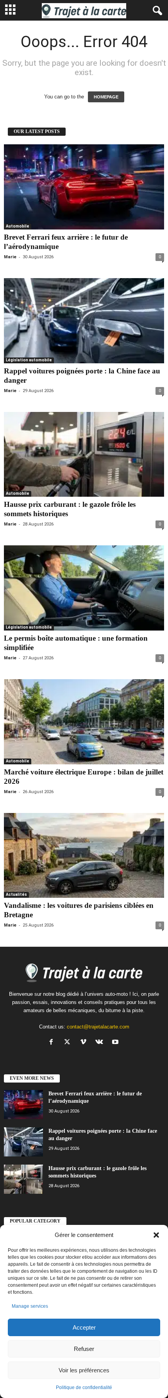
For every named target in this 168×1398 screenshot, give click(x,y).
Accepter (84, 1327)
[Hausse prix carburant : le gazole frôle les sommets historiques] (84, 454)
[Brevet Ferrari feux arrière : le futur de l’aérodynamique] (84, 186)
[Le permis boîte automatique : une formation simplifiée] (84, 588)
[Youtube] (116, 1043)
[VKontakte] (101, 1043)
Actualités (16, 894)
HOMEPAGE (106, 97)
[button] (156, 1235)
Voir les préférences (84, 1370)
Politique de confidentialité (84, 1387)
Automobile (17, 226)
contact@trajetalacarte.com (98, 1027)
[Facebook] (53, 1043)
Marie (10, 256)
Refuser (84, 1348)
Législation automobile (29, 360)
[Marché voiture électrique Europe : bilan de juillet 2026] (84, 721)
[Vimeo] (85, 1043)
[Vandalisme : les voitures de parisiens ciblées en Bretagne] (84, 855)
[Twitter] (69, 1043)
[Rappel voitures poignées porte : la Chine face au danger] (84, 320)
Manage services (30, 1306)
